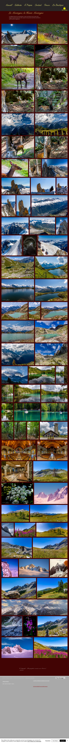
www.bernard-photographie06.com (18, 677)
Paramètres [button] (47, 740)
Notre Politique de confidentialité (34, 741)
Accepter (63, 740)
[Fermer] (67, 740)
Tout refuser (55, 740)
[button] (64, 8)
